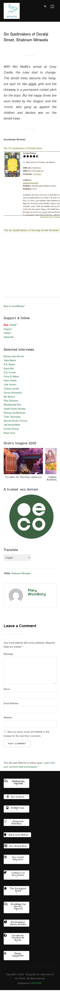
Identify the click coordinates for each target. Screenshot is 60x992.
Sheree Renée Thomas (15, 420)
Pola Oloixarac (11, 400)
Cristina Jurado (11, 388)
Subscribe (9, 336)
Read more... (10, 432)
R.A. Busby (9, 364)
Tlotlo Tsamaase (12, 416)
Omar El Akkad (11, 376)
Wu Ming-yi (9, 396)
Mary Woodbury (37, 592)
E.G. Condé (10, 372)
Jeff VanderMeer (12, 424)
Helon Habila (10, 380)
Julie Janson (10, 384)
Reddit (13, 324)
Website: (8, 717)
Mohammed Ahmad (14, 356)
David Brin (9, 368)
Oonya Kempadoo (13, 392)
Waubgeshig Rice (12, 404)
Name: (7, 689)
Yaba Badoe (10, 360)
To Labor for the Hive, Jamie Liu (23, 477)
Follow (7, 333)
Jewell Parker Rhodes (15, 408)
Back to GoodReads (14, 306)
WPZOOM (36, 983)
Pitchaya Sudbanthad (14, 412)
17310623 (37, 174)
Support (8, 329)
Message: (9, 653)
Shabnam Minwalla (30, 183)
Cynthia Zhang (11, 428)
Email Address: (11, 703)
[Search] (45, 6)
